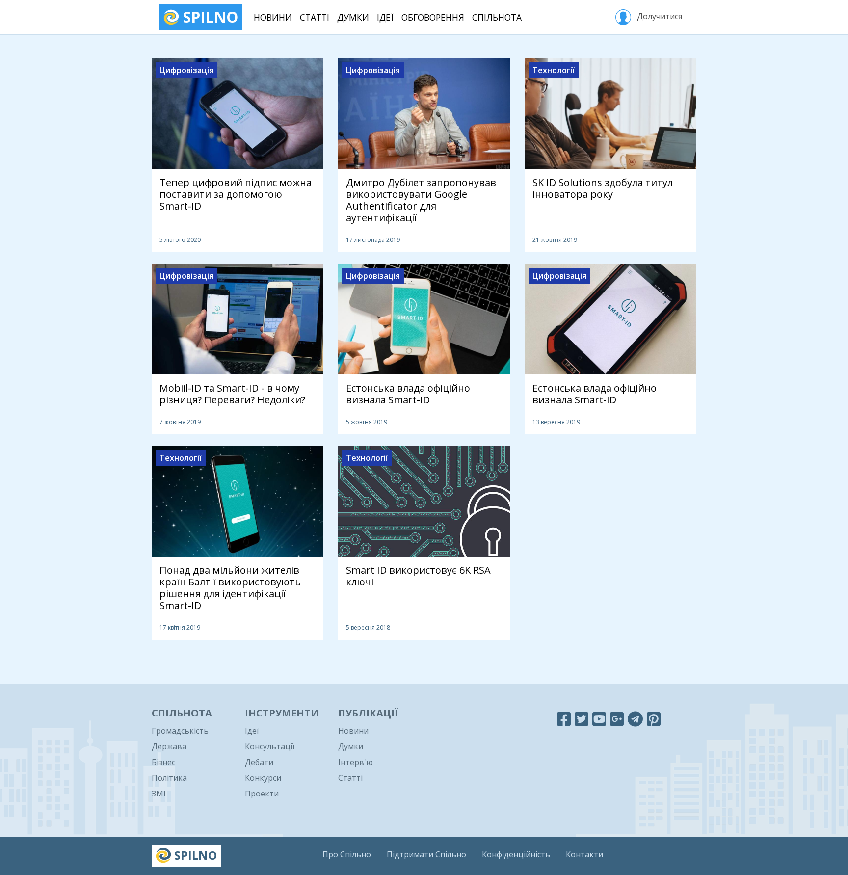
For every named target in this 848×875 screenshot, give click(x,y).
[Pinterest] (654, 718)
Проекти (262, 793)
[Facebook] (564, 718)
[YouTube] (599, 718)
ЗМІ (159, 793)
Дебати (259, 762)
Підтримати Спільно (426, 854)
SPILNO (208, 17)
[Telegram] (635, 718)
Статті (314, 17)
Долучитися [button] (658, 16)
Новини (273, 17)
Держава (169, 746)
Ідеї (385, 17)
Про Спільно (346, 854)
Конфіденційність (516, 854)
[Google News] (617, 718)
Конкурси (263, 777)
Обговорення (432, 17)
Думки (353, 17)
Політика (169, 777)
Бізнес (163, 762)
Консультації (269, 746)
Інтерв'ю (355, 762)
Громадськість (180, 730)
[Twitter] (581, 718)
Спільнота (497, 17)
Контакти (584, 854)
